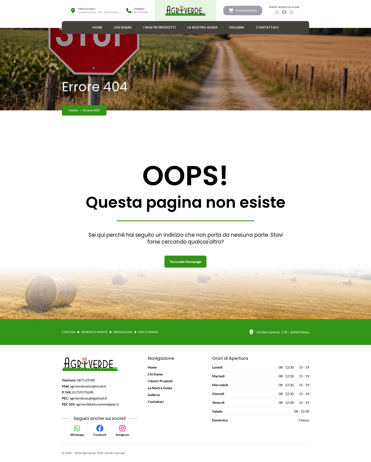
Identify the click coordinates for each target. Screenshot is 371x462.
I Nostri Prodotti (159, 27)
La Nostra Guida (202, 27)
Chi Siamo (123, 27)
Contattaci (267, 27)
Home (97, 27)
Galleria (236, 27)
